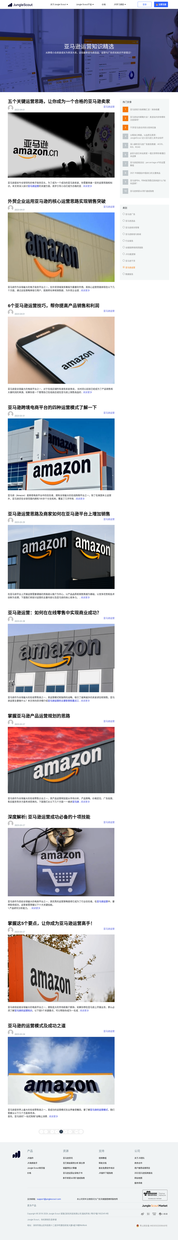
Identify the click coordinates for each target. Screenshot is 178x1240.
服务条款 (138, 1183)
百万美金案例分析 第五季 (74, 1163)
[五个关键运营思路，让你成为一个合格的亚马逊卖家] (61, 145)
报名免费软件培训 (106, 1168)
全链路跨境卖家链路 (134, 247)
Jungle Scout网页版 (36, 1168)
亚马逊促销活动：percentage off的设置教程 (147, 163)
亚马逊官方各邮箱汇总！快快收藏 (144, 109)
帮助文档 (103, 1163)
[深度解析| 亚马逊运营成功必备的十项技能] (61, 862)
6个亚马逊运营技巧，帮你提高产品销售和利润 (53, 305)
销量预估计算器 (70, 1168)
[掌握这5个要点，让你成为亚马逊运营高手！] (61, 968)
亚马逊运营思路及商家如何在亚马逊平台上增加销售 (59, 514)
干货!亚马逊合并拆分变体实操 (143, 127)
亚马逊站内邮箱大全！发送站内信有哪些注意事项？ (147, 118)
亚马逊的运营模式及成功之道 (37, 1025)
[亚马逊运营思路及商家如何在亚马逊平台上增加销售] (61, 557)
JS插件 (30, 1158)
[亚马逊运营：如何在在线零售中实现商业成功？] (61, 658)
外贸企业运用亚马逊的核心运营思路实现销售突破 (57, 201)
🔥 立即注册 (161, 4)
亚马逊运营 (109, 106)
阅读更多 (87, 186)
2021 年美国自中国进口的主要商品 (145, 173)
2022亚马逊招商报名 (143, 1173)
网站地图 (138, 1178)
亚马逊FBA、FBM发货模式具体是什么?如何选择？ (148, 182)
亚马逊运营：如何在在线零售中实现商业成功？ (54, 612)
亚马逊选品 (130, 221)
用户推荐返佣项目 (142, 1168)
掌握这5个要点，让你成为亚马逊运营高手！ (51, 923)
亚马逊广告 (130, 214)
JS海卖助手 (32, 1163)
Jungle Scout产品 (84, 4)
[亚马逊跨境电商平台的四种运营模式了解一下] (61, 454)
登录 (145, 4)
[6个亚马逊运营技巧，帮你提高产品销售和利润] (61, 350)
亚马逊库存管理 (132, 227)
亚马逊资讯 (68, 1158)
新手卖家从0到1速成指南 (74, 1178)
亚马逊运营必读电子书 (72, 1173)
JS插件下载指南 (106, 1173)
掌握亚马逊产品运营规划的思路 (39, 716)
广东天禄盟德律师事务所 (107, 1199)
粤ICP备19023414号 (100, 1214)
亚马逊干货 (130, 261)
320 (76, 1131)
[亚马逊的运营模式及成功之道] (61, 1070)
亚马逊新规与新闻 (133, 234)
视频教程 (103, 1158)
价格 (104, 4)
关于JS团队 (139, 1158)
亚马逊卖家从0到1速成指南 (142, 191)
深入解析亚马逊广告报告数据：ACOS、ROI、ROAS (147, 145)
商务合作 (138, 1163)
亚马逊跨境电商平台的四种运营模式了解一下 (52, 407)
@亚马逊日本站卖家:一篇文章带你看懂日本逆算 (147, 154)
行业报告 (129, 241)
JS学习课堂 (119, 4)
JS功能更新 (130, 254)
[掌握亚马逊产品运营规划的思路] (61, 760)
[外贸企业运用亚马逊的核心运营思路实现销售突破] (61, 247)
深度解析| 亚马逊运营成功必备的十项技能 (49, 817)
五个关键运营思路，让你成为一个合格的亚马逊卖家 (59, 101)
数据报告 (129, 274)
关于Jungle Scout (58, 4)
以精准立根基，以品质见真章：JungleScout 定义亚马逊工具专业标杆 (146, 136)
